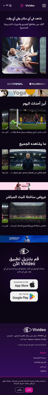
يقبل (29, 389)
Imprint (43, 371)
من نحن (43, 366)
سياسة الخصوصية (39, 358)
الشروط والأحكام (40, 362)
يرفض (19, 389)
